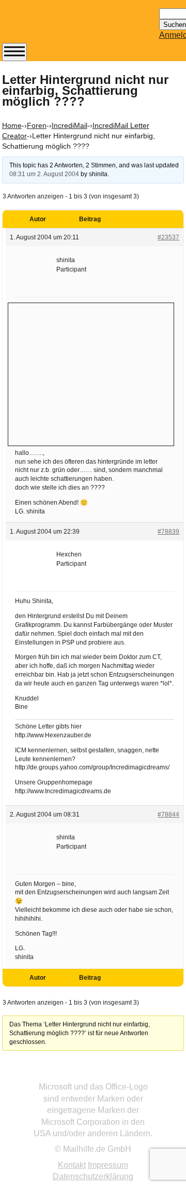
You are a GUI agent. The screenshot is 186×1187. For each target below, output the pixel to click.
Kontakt (72, 1165)
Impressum (108, 1165)
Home (12, 125)
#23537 (168, 237)
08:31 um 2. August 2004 (44, 174)
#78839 (168, 531)
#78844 (168, 814)
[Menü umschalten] (14, 52)
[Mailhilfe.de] (59, 26)
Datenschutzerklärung (93, 1176)
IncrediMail (69, 125)
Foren (37, 125)
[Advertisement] (90, 373)
